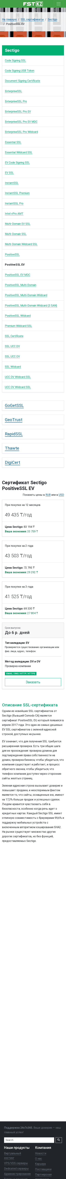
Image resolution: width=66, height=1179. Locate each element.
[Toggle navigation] (58, 3)
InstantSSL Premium (17, 193)
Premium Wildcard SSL (18, 325)
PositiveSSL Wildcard (18, 315)
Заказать (33, 682)
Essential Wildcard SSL (18, 152)
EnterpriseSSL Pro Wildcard (21, 131)
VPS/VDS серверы (16, 1163)
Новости (40, 1153)
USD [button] (61, 494)
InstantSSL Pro (14, 203)
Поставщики (43, 1169)
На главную (9, 19)
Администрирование (17, 1173)
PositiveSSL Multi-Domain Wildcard (26, 295)
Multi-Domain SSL (15, 234)
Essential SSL (13, 142)
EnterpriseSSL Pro (16, 101)
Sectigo (52, 19)
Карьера (40, 1164)
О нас (38, 1158)
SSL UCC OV (12, 356)
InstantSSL (11, 183)
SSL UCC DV (12, 346)
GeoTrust (13, 419)
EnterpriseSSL (13, 91)
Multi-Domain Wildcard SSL (21, 244)
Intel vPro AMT (14, 213)
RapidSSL (14, 433)
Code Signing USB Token (19, 70)
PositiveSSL (12, 254)
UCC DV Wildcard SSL (18, 377)
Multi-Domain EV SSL (17, 223)
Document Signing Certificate (22, 80)
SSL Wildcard (13, 366)
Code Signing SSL (15, 60)
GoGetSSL (14, 405)
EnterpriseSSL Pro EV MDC (21, 121)
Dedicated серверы (16, 1168)
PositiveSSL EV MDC (17, 274)
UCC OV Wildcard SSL (18, 387)
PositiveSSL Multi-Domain (20, 285)
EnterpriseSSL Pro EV (18, 111)
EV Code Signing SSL (17, 162)
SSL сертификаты (32, 19)
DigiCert (12, 462)
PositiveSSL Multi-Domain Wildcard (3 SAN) (31, 305)
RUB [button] (48, 494)
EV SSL (9, 172)
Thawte (12, 448)
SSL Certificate (14, 336)
